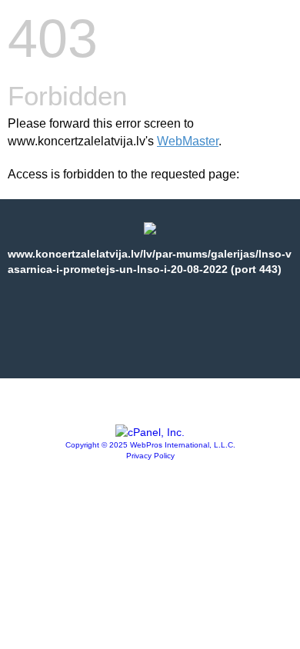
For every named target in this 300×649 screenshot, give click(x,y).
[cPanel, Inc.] (150, 432)
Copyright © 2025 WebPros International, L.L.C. (150, 445)
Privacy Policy (150, 455)
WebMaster (187, 141)
